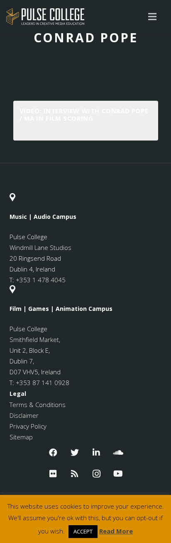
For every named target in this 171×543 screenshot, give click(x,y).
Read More (116, 531)
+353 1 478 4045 (41, 280)
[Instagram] (96, 473)
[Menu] (152, 16)
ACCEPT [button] (83, 531)
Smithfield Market (34, 339)
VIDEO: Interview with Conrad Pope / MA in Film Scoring (84, 114)
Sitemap (21, 437)
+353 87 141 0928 (42, 382)
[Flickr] (53, 473)
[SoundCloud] (117, 452)
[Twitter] (74, 452)
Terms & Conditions (38, 404)
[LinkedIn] (96, 452)
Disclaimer (24, 415)
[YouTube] (117, 473)
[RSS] (74, 473)
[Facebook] (53, 452)
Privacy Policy (28, 426)
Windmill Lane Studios (40, 247)
